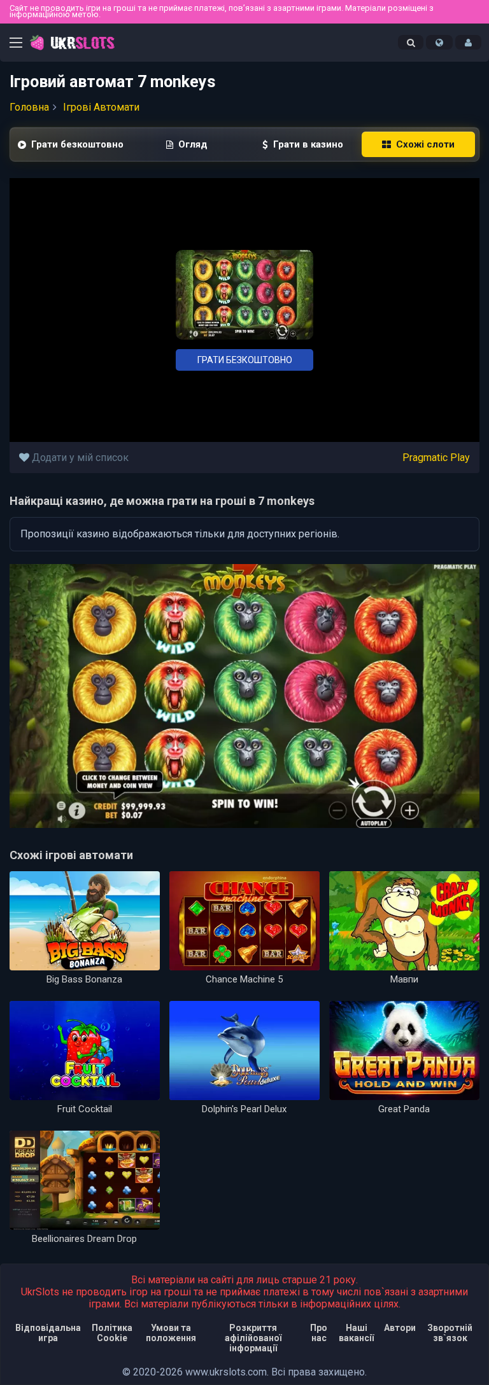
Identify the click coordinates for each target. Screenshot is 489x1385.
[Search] (410, 43)
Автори (400, 1328)
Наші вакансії (356, 1333)
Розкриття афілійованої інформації (253, 1338)
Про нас (318, 1333)
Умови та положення (171, 1333)
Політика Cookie (112, 1333)
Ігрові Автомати (101, 107)
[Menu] (16, 44)
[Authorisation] (468, 43)
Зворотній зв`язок (449, 1333)
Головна (29, 107)
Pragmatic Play (436, 457)
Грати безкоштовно (244, 360)
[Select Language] (439, 43)
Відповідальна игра (48, 1333)
